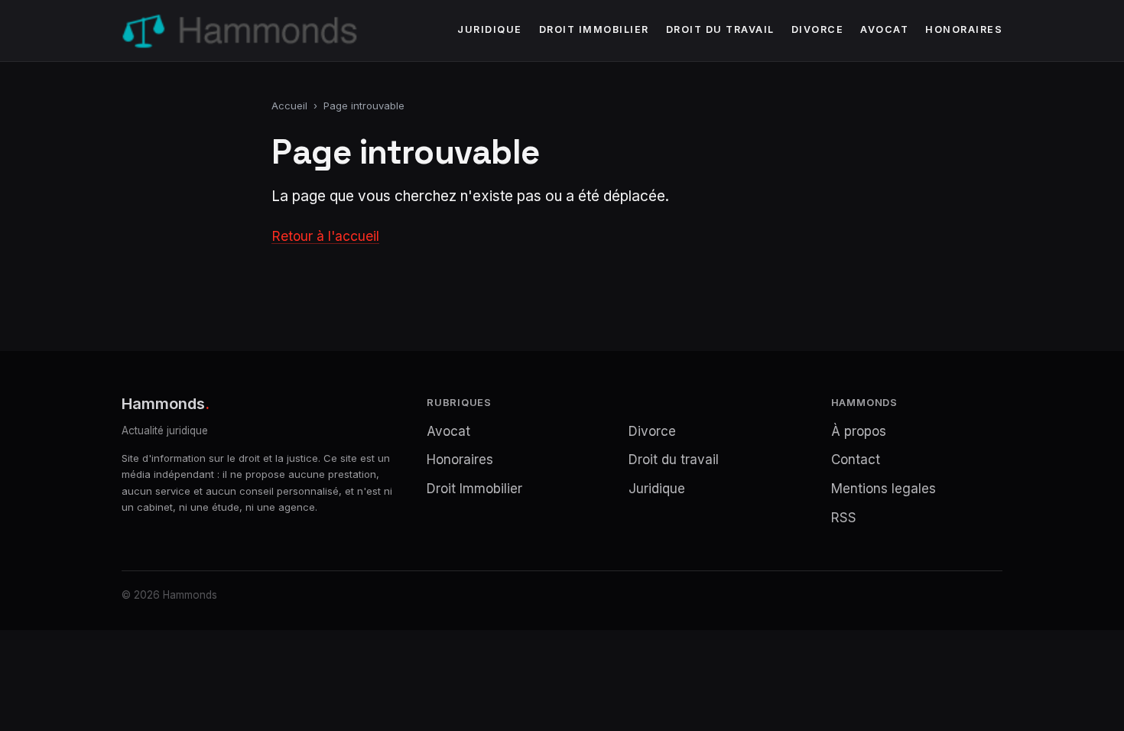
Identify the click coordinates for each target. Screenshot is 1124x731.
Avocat (884, 29)
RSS (843, 517)
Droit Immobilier (594, 29)
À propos (858, 431)
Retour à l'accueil (325, 236)
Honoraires (963, 29)
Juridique (489, 29)
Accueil (289, 105)
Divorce (817, 29)
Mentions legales (883, 488)
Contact (855, 459)
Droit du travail (720, 29)
